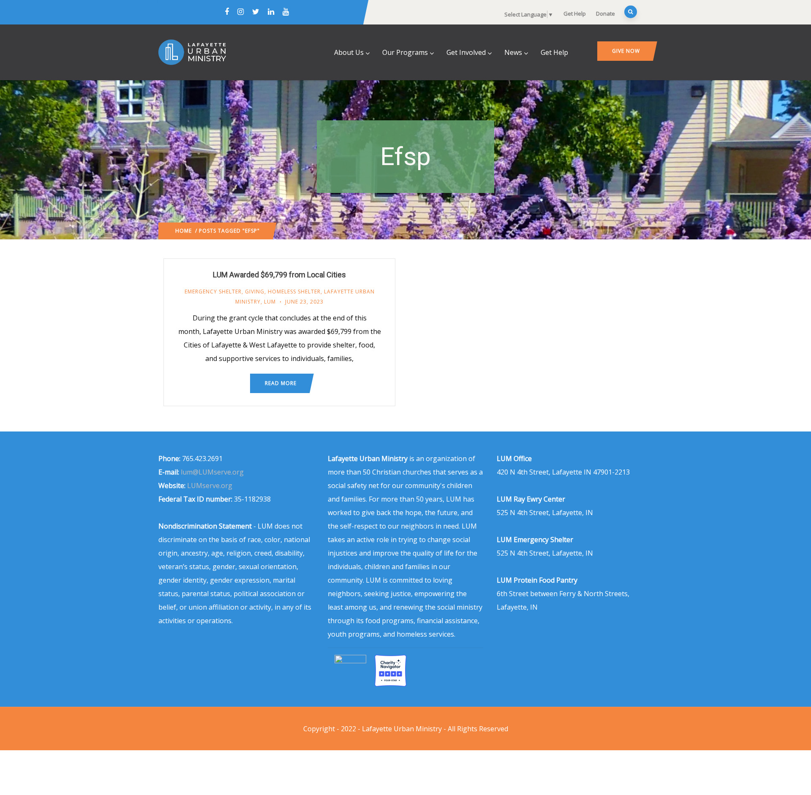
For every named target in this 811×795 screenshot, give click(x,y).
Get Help (574, 13)
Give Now (626, 50)
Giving (254, 291)
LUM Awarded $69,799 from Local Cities (279, 274)
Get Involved (466, 52)
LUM (270, 301)
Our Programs (405, 52)
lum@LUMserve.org (212, 472)
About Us (349, 52)
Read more (281, 383)
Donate (605, 13)
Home (183, 230)
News (513, 52)
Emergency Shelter (213, 291)
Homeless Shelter (294, 291)
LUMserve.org (209, 485)
